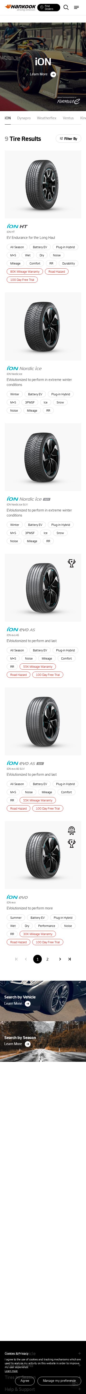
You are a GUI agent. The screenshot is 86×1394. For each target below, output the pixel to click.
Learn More (39, 74)
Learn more (11, 1371)
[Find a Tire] (66, 8)
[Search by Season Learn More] (43, 1022)
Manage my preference (59, 1380)
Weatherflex (46, 117)
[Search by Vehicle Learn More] (43, 982)
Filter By (70, 138)
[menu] (76, 8)
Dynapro (24, 117)
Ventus (68, 117)
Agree (25, 1380)
